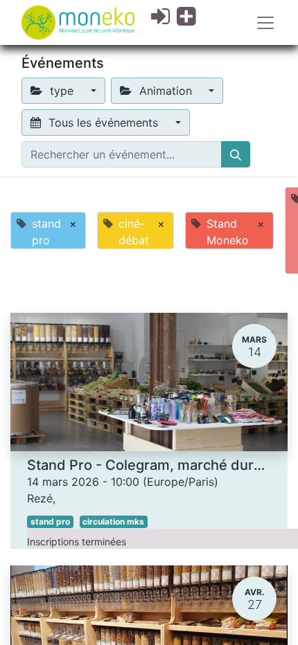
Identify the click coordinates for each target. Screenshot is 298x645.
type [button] (61, 91)
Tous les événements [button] (103, 122)
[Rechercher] (235, 154)
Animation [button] (165, 91)
